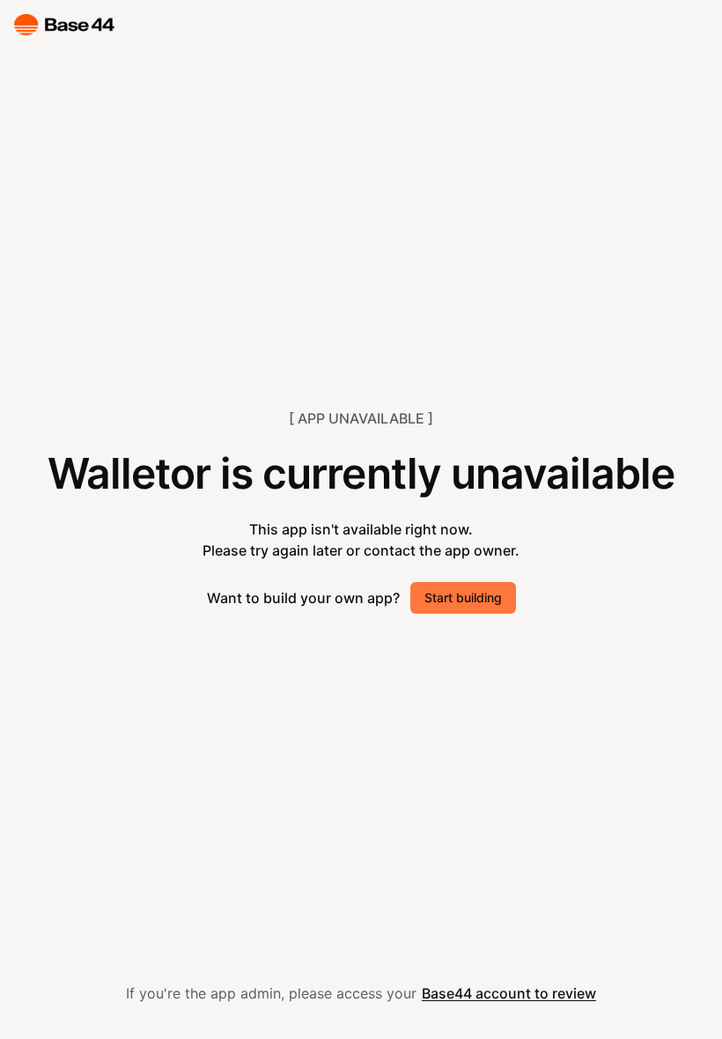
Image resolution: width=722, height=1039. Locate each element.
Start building (463, 597)
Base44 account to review (509, 993)
